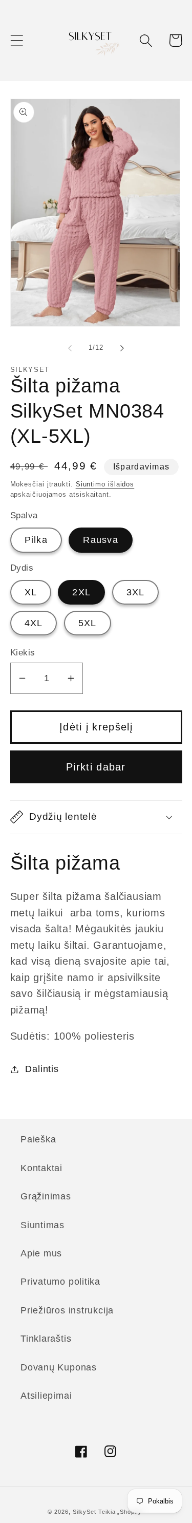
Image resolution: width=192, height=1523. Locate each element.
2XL (81, 592)
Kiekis (22, 652)
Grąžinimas (45, 1196)
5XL (87, 623)
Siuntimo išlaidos (105, 484)
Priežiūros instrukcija (67, 1310)
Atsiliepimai (46, 1395)
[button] (16, 40)
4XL (34, 623)
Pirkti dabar (96, 767)
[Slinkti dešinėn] (122, 347)
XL (31, 592)
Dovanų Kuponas (58, 1367)
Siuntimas (42, 1225)
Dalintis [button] (41, 1069)
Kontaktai (41, 1168)
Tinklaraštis (45, 1338)
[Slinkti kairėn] (70, 347)
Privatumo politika (60, 1281)
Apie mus (41, 1253)
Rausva (100, 540)
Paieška (38, 1139)
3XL (135, 592)
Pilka (36, 540)
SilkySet (85, 1512)
